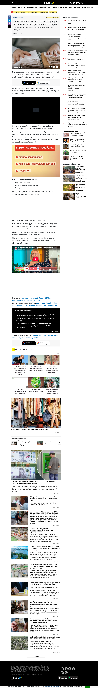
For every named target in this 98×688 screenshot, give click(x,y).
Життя (49, 7)
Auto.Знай (42, 7)
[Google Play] (73, 677)
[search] (86, 2)
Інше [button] (89, 7)
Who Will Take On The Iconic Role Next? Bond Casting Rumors (36, 368)
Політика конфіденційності (17, 674)
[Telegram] (71, 3)
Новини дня (53, 12)
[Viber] (74, 3)
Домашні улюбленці (30, 7)
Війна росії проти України (21, 12)
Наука (84, 7)
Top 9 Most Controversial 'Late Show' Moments (20, 391)
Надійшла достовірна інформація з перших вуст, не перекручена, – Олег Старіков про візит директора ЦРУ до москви (36, 314)
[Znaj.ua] (49, 2)
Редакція (34, 674)
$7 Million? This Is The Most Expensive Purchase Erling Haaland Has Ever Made (20, 370)
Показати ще (54, 331)
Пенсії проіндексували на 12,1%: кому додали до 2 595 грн (34, 323)
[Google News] (73, 668)
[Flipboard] (79, 3)
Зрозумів (87, 686)
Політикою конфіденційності (52, 686)
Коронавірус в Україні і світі (39, 12)
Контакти (40, 674)
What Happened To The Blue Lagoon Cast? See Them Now (51, 391)
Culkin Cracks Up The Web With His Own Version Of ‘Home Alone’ (77, 158)
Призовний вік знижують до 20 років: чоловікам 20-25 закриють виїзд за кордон (35, 326)
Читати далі (36, 656)
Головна (13, 7)
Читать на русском (52, 17)
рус (16, 2)
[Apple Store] (63, 677)
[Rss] (77, 3)
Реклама (28, 674)
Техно (70, 7)
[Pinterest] (82, 3)
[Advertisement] (36, 207)
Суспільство (62, 7)
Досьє (20, 7)
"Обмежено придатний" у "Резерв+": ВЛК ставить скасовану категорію (34, 319)
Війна (55, 7)
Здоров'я (77, 7)
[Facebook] (9, 17)
